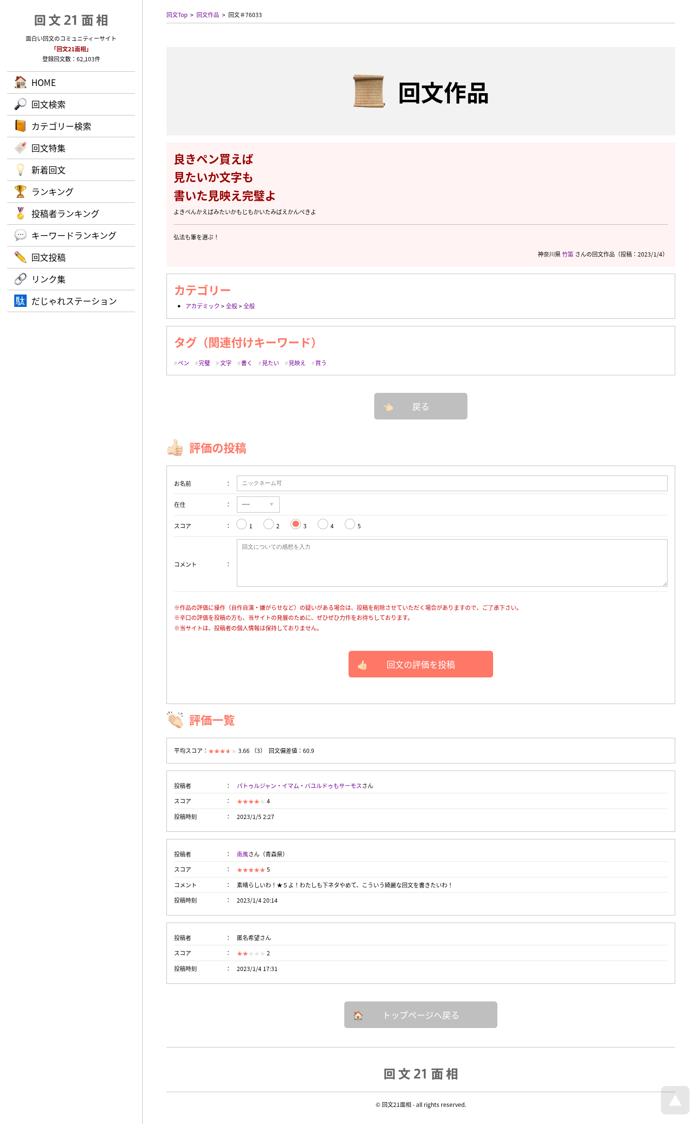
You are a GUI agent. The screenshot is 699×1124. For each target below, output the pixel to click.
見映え (297, 363)
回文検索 (48, 104)
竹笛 (567, 254)
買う (321, 363)
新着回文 (48, 169)
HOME (43, 82)
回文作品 (207, 14)
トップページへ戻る (420, 1015)
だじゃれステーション (74, 301)
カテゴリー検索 (61, 126)
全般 (231, 306)
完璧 (204, 363)
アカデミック (202, 306)
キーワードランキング (73, 235)
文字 (226, 363)
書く (246, 363)
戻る (420, 406)
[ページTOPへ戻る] (675, 1112)
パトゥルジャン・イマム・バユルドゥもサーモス (299, 785)
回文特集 (48, 148)
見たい (270, 363)
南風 (242, 854)
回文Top (176, 14)
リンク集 (48, 279)
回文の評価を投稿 (421, 664)
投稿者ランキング (65, 213)
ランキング (52, 191)
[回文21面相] (420, 1073)
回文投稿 (48, 257)
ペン (183, 363)
